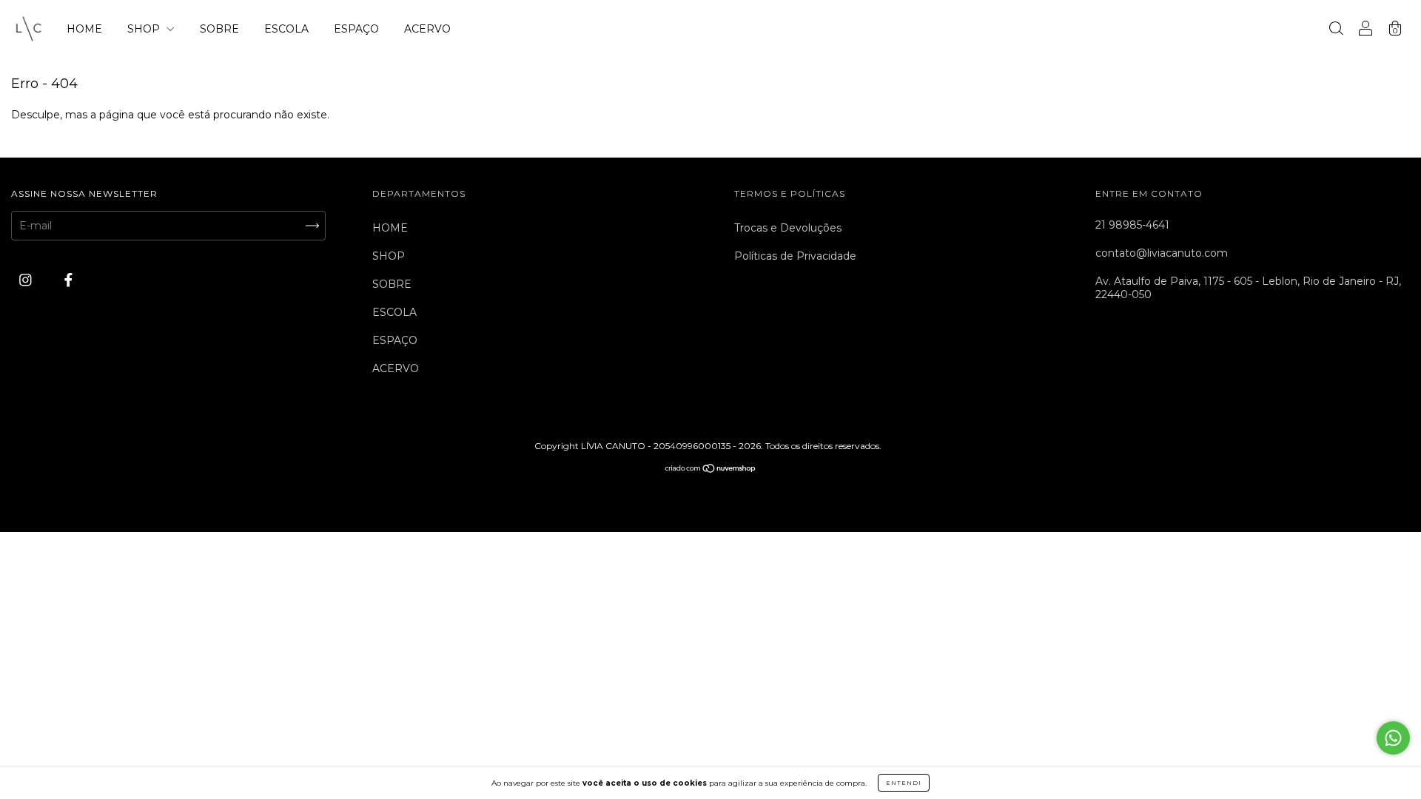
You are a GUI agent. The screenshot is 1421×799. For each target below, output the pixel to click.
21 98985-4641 (1132, 225)
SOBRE (219, 29)
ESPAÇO (356, 29)
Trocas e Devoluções (787, 228)
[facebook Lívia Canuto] (68, 280)
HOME (84, 29)
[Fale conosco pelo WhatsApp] (1393, 738)
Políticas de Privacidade (795, 256)
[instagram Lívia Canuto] (27, 280)
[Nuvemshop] (711, 469)
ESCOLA (286, 29)
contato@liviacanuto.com (1161, 253)
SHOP (145, 29)
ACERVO (427, 29)
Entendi (903, 782)
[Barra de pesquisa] (1335, 30)
